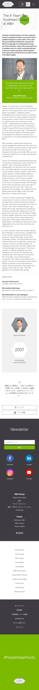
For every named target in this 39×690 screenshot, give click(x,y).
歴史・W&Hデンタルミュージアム (19, 507)
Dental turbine (19, 550)
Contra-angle (19, 554)
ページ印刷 (21, 412)
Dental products (19, 592)
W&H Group (19, 494)
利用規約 (19, 610)
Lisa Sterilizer (19, 562)
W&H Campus (19, 523)
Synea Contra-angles (19, 579)
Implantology (19, 587)
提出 (19, 447)
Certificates (19, 510)
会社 (19, 501)
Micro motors (19, 558)
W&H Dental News (19, 571)
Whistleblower (19, 619)
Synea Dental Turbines (19, 575)
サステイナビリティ (20, 504)
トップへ (21, 407)
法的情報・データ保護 (19, 614)
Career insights (19, 526)
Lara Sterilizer (19, 567)
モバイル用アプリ (19, 623)
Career (19, 517)
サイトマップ (19, 606)
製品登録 (19, 533)
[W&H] (8, 4)
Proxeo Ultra (19, 583)
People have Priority (19, 498)
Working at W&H (19, 520)
